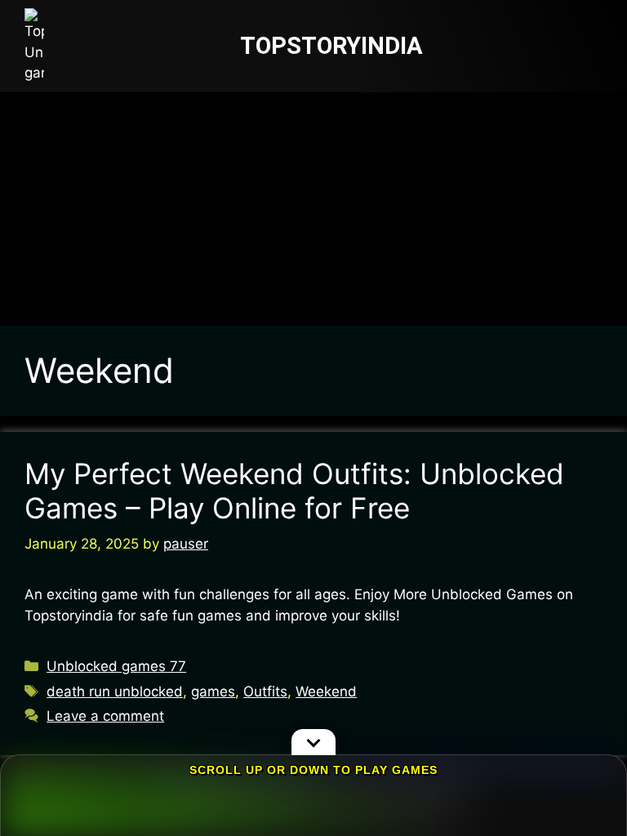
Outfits (265, 691)
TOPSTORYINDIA (331, 46)
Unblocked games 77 (116, 666)
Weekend (326, 691)
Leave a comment (105, 716)
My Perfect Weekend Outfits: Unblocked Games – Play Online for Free (294, 490)
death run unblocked (115, 691)
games (213, 691)
